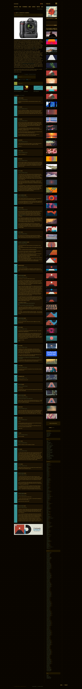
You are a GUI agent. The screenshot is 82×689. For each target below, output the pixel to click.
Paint (47, 515)
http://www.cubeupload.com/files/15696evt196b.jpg (26, 305)
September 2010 (49, 634)
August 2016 (48, 578)
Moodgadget (48, 456)
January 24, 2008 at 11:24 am (22, 152)
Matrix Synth (48, 453)
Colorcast (48, 474)
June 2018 (48, 560)
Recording (48, 527)
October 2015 (48, 585)
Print (47, 520)
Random (48, 525)
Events (48, 483)
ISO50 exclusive (49, 503)
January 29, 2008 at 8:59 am (22, 442)
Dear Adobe (48, 478)
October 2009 (48, 643)
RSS (41, 3)
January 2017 (48, 574)
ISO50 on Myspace (49, 446)
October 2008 (48, 653)
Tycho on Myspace (49, 458)
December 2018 (49, 557)
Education (48, 482)
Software (48, 532)
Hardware (48, 494)
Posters (48, 519)
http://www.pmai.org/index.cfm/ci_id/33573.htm (25, 398)
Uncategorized (49, 541)
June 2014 (48, 598)
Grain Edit (48, 444)
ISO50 (47, 502)
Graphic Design (49, 491)
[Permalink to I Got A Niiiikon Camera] (21, 12)
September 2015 (49, 586)
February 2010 (49, 640)
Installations (48, 498)
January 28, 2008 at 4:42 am (22, 419)
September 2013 (49, 605)
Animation (48, 465)
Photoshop (48, 517)
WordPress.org (49, 678)
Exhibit (48, 484)
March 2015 (48, 591)
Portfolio (16, 6)
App (47, 466)
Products (48, 523)
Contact (33, 6)
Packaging (48, 514)
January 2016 (48, 583)
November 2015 (49, 584)
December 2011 (49, 622)
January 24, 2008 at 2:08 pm (22, 233)
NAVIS (19, 345)
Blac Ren (20, 384)
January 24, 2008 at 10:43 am (22, 108)
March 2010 (48, 639)
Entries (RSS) (34, 686)
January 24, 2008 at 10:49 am (22, 120)
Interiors (48, 499)
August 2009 (48, 645)
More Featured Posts (53, 423)
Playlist (51, 3)
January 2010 (48, 641)
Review (48, 528)
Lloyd (19, 464)
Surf (47, 535)
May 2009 (48, 647)
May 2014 (48, 599)
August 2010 (48, 635)
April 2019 (48, 556)
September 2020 (49, 552)
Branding (48, 471)
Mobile (47, 510)
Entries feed (48, 676)
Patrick (19, 207)
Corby (19, 150)
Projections (48, 524)
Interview (48, 500)
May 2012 (48, 618)
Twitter (38, 6)
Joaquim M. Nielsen (49, 450)
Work (47, 547)
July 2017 (48, 569)
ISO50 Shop (48, 448)
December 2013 (49, 603)
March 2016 (48, 582)
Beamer (48, 436)
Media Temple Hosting (51, 428)
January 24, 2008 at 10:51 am (22, 141)
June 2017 (48, 570)
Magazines (48, 507)
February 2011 (49, 630)
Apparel (48, 467)
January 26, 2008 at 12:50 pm (22, 386)
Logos (47, 506)
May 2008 (48, 657)
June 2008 (48, 656)
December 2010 (49, 632)
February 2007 (49, 667)
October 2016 (48, 576)
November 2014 (49, 594)
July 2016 (48, 579)
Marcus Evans (21, 275)
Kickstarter (48, 504)
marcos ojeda (21, 473)
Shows (48, 531)
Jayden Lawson (21, 493)
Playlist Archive (51, 18)
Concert (48, 475)
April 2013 (48, 609)
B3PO (47, 441)
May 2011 (48, 628)
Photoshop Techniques (32, 74)
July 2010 (48, 636)
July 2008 (48, 655)
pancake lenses (23, 215)
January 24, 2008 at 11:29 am (22, 160)
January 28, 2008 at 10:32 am (22, 434)
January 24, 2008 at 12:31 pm (22, 196)
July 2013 (48, 607)
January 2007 (48, 668)
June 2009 (48, 646)
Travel (47, 537)
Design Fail (48, 479)
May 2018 (48, 561)
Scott (18, 74)
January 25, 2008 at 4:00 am (22, 367)
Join (42, 6)
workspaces (48, 548)
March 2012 (48, 620)
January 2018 (48, 564)
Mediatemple (48, 454)
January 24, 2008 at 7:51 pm (22, 347)
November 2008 (49, 652)
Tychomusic (48, 459)
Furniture (48, 488)
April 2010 (48, 638)
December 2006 (49, 669)
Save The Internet (49, 457)
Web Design (48, 545)
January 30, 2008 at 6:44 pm (22, 450)
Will (19, 449)
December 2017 (49, 565)
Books (47, 470)
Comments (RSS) (40, 686)
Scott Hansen (48, 432)
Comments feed (49, 677)
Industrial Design (49, 496)
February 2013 (49, 611)
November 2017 (49, 566)
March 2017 (48, 572)
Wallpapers (48, 543)
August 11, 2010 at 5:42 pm (22, 507)
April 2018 (48, 562)
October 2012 (48, 614)
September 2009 (49, 644)
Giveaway (48, 490)
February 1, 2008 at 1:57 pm (22, 465)
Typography (48, 540)
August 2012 (48, 616)
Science (48, 529)
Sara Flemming (21, 195)
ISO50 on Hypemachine (50, 445)
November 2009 (49, 642)
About (30, 6)
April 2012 (48, 619)
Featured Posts (51, 29)
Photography (26, 74)
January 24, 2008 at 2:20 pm (22, 243)
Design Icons (48, 480)
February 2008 (49, 659)
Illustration (48, 495)
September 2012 (49, 615)
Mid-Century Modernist (50, 455)
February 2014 (49, 601)
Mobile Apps (48, 511)
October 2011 (48, 624)
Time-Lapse (48, 536)
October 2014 (48, 595)
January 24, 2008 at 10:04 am (22, 99)
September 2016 (49, 577)
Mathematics (48, 508)
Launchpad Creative (49, 452)
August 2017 (48, 568)
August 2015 (48, 587)
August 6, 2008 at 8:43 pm (22, 495)
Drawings (48, 481)
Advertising (48, 463)
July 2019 (48, 554)
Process (48, 521)
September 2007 (49, 663)
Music (47, 512)
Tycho (47, 539)
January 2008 (48, 660)
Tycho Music (24, 6)
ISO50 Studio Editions (50, 449)
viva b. (19, 441)
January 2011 (48, 631)
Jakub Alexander (49, 433)
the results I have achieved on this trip (28, 63)
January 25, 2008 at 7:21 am (22, 378)
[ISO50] (17, 3)
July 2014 (48, 597)
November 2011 (49, 623)
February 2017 (49, 573)
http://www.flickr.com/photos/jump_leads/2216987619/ (26, 303)
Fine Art (48, 486)
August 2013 (48, 606)
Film (47, 485)
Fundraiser (48, 487)
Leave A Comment (21, 95)
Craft (47, 477)
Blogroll (48, 469)
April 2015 (48, 590)
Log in (47, 675)
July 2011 (48, 626)
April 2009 (48, 648)
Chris (19, 365)
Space (47, 533)
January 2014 (48, 602)
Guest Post (48, 492)
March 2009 (48, 649)
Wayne (19, 327)
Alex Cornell (48, 434)
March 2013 (48, 610)
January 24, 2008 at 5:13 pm (22, 277)
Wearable (48, 544)
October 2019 (48, 553)
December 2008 (49, 651)
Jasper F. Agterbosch (22, 242)
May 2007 (48, 665)
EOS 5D (34, 48)
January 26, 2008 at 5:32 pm (22, 408)
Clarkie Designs (49, 442)
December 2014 (49, 593)
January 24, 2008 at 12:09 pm (22, 172)
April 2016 (48, 581)
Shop (20, 6)
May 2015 (48, 589)
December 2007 (49, 661)
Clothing (48, 473)
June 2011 (48, 627)
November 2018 (49, 558)
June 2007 (48, 664)
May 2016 (48, 580)
